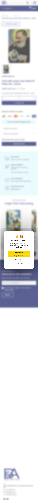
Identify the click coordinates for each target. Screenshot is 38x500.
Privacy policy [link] (19, 263)
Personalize (19, 259)
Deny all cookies (19, 256)
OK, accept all (19, 252)
